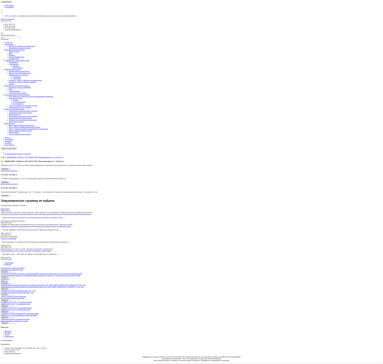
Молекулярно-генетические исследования (23, 116)
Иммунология (9, 123)
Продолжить (5, 209)
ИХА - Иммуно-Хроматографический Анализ (24, 127)
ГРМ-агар (4, 281)
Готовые (15, 100)
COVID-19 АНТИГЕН (8, 238)
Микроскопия (9, 44)
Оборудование (18, 68)
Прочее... (12, 84)
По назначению (18, 104)
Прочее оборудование (16, 122)
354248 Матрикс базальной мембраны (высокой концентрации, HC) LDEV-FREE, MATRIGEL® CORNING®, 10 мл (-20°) (42, 287)
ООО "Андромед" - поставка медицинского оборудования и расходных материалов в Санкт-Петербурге (40, 16)
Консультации (9, 145)
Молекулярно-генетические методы (17, 86)
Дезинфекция (13, 62)
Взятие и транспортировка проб (20, 73)
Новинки (8, 264)
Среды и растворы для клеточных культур (23, 105)
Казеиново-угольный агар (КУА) (12, 270)
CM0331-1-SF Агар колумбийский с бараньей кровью (19, 315)
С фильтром (17, 78)
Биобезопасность (14, 114)
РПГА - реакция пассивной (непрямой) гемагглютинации (28, 129)
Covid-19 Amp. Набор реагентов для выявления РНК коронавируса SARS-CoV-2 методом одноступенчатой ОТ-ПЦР (40, 275)
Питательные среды (15, 98)
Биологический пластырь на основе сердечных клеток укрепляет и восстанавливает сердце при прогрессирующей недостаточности (46, 214)
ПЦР (10, 89)
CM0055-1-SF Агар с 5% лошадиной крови (15, 310)
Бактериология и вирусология (19, 71)
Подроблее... (5, 169)
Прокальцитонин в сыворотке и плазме (14, 321)
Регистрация (9, 5)
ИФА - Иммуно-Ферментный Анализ (21, 125)
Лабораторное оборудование (14, 109)
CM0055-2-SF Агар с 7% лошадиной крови (15, 304)
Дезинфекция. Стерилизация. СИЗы (17, 60)
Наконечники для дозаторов (18, 75)
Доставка (8, 143)
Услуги (7, 335)
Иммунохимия (14, 132)
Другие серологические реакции (20, 134)
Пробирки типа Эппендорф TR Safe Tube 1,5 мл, (17, 292)
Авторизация (9, 7)
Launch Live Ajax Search (9, 148)
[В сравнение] (14, 272)
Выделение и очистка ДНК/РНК (20, 87)
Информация (9, 336)
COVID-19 (8, 42)
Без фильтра (17, 77)
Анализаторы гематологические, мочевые (23, 111)
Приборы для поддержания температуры (23, 120)
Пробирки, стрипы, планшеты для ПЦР (22, 82)
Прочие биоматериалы (16, 57)
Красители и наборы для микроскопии (22, 46)
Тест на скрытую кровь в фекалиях (13, 298)
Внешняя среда (14, 59)
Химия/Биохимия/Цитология (15, 50)
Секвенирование (14, 91)
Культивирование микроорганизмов (17, 95)
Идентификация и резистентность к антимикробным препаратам (31, 96)
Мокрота (12, 55)
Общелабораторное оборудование (20, 118)
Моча (10, 53)
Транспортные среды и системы (20, 107)
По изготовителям (19, 102)
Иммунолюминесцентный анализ (20, 131)
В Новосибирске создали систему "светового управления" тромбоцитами (26, 251)
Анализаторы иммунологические (20, 113)
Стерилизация (13, 64)
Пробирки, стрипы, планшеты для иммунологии (25, 80)
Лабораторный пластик (13, 69)
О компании (9, 139)
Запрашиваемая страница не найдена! (18, 154)
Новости (8, 138)
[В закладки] (12, 272)
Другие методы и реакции (18, 93)
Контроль (16, 66)
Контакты (8, 141)
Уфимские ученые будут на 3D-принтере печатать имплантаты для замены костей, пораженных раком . (36, 226)
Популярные (9, 263)
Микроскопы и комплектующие (20, 48)
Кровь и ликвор (14, 51)
